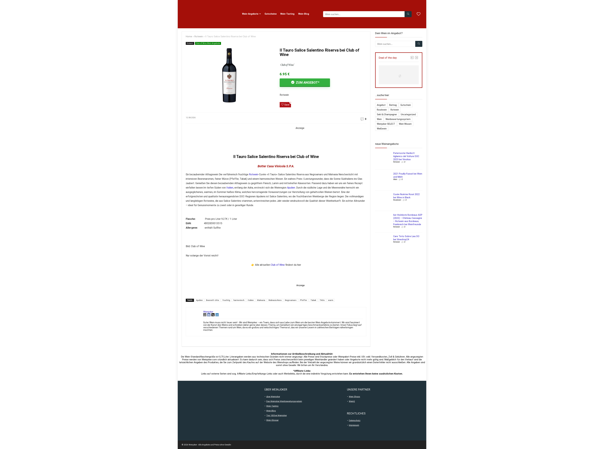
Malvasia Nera (274, 300)
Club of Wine (278, 264)
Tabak (313, 300)
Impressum (354, 425)
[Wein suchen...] (408, 14)
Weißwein (382, 128)
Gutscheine (271, 14)
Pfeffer (303, 300)
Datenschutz (354, 420)
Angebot (381, 105)
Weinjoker (208, 311)
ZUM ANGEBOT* (307, 82)
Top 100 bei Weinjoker (276, 415)
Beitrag (393, 105)
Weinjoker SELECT (386, 124)
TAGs (322, 300)
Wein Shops (354, 396)
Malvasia (261, 300)
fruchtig (226, 300)
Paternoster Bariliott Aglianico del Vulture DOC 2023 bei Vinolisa (406, 156)
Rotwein (198, 36)
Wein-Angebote (250, 14)
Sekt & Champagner (387, 114)
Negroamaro (290, 300)
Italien (229, 187)
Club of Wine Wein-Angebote (208, 43)
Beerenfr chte (212, 300)
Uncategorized (408, 114)
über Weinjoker (273, 396)
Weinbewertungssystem (398, 119)
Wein (379, 119)
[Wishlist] (418, 14)
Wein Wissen (405, 124)
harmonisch (238, 300)
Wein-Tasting (287, 14)
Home (189, 36)
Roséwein (382, 109)
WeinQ (352, 401)
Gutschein (405, 105)
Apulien (291, 187)
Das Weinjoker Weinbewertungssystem (284, 401)
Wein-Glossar (272, 420)
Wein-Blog (303, 14)
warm (330, 300)
